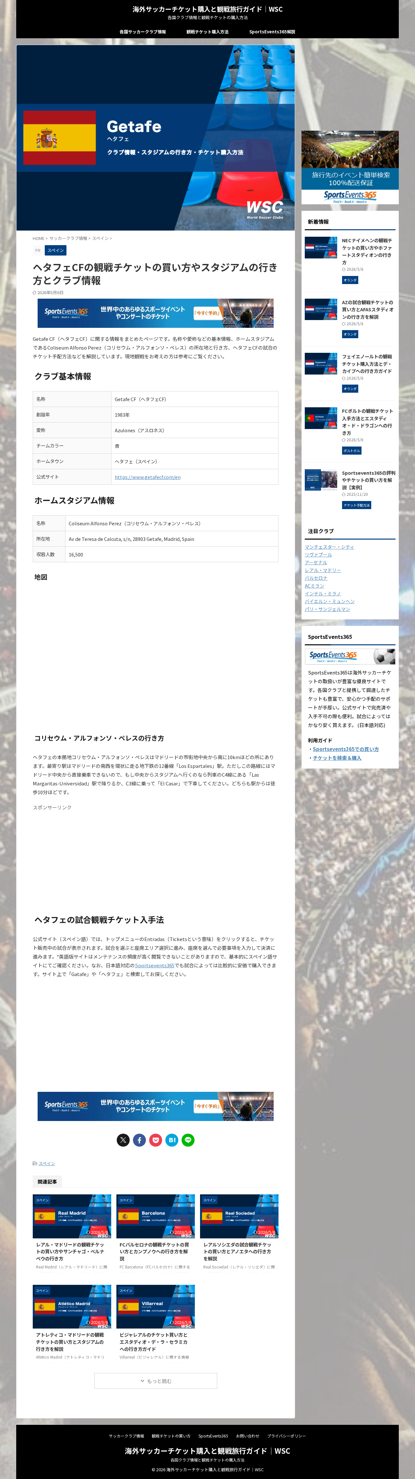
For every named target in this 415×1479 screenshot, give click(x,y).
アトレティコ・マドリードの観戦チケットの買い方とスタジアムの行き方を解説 (70, 1341)
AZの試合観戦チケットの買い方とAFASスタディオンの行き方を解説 (368, 309)
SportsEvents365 (213, 1435)
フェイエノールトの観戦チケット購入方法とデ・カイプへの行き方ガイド (367, 363)
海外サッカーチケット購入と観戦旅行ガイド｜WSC (208, 9)
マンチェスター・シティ (329, 546)
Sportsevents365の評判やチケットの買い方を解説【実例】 (369, 480)
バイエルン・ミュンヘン (330, 601)
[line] (188, 1140)
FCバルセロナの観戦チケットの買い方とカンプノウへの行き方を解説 (154, 1251)
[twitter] (123, 1140)
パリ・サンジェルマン (327, 609)
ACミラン (314, 585)
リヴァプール (318, 554)
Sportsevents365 (154, 965)
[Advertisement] (156, 858)
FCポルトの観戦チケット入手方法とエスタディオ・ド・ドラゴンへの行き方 (367, 421)
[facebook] (139, 1140)
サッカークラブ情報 (126, 1435)
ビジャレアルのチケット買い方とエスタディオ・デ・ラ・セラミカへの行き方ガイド (153, 1341)
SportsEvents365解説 (272, 32)
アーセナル (316, 562)
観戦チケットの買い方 (171, 1435)
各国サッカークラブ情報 (143, 32)
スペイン (47, 1163)
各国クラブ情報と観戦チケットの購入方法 (207, 1459)
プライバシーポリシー (286, 1435)
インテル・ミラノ (323, 593)
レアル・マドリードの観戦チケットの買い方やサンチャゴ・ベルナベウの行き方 (70, 1251)
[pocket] (155, 1140)
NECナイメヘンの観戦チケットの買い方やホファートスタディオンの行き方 (367, 251)
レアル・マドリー (323, 570)
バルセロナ (316, 578)
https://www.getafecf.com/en (148, 476)
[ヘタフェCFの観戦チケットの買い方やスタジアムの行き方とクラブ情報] (171, 1140)
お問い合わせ (247, 1435)
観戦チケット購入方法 (207, 32)
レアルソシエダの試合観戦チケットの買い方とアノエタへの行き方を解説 (237, 1251)
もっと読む (159, 1381)
